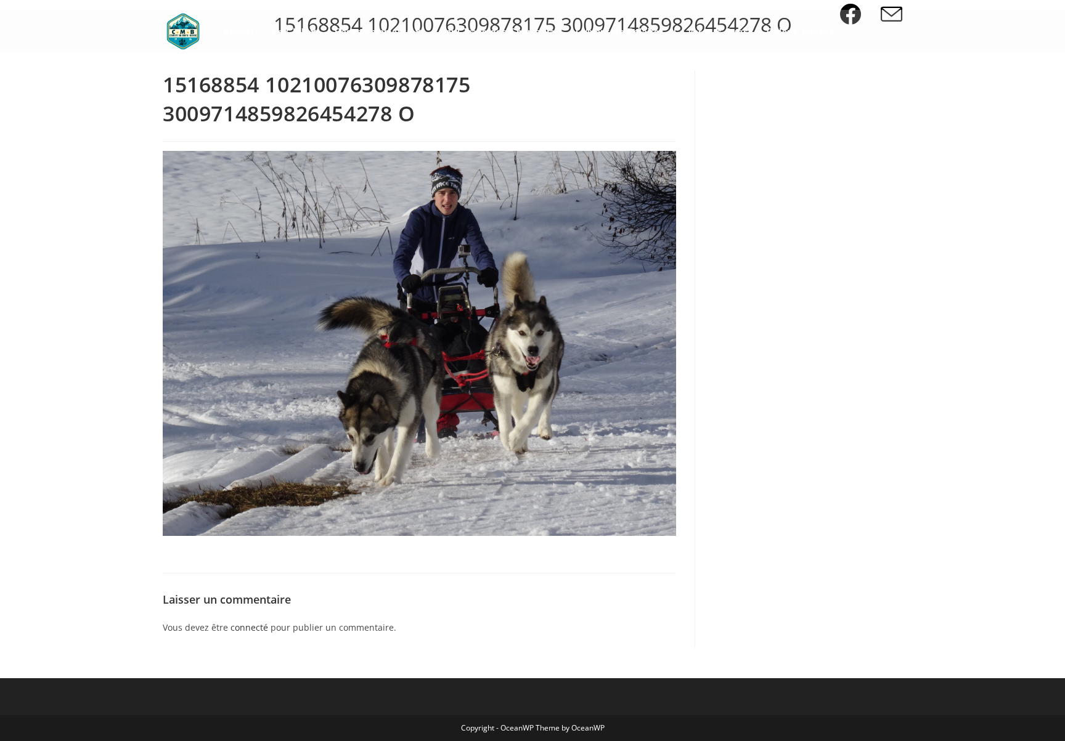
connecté (249, 627)
